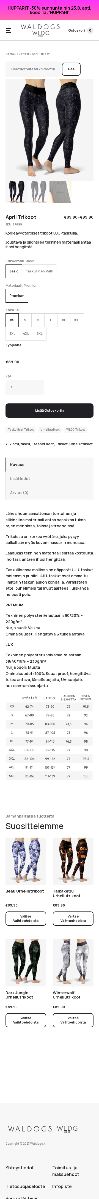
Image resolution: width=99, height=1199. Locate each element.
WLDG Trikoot (75, 429)
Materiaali (13, 285)
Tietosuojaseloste (25, 1186)
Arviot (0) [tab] (19, 492)
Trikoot (62, 444)
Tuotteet (22, 54)
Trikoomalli (15, 261)
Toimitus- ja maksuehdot (65, 1171)
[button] (9, 30)
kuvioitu (12, 444)
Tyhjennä (13, 345)
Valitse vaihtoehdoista (25, 918)
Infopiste (62, 1186)
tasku (25, 444)
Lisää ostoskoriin (49, 410)
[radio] (14, 271)
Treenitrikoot (43, 444)
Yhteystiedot (20, 1168)
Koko (10, 310)
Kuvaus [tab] (17, 464)
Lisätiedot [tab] (20, 478)
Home (10, 54)
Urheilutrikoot (50, 429)
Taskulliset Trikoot (21, 429)
